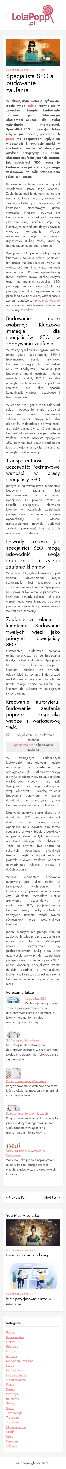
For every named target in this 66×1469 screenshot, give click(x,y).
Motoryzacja (14, 1370)
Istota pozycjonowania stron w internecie (28, 1301)
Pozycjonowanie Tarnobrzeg (27, 1255)
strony (10, 310)
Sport (10, 1408)
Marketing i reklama (21, 70)
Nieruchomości (16, 1375)
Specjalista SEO (24, 745)
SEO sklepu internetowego (24, 1040)
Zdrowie (11, 1446)
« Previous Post (16, 1197)
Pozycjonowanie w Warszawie (26, 1081)
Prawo (10, 1389)
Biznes (10, 1332)
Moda (10, 1365)
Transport (12, 1417)
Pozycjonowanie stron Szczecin (27, 1113)
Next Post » (52, 1197)
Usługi (42, 70)
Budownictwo (15, 1337)
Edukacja (12, 1346)
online (31, 105)
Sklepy (10, 1403)
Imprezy (11, 1356)
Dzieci (10, 1342)
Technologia (14, 1413)
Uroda (10, 1432)
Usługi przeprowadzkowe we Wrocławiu (26, 1153)
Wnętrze (12, 1441)
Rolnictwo (12, 1398)
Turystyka (12, 1422)
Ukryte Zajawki (16, 1427)
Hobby (11, 1351)
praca (10, 139)
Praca (10, 1384)
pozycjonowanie (49, 300)
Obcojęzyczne (16, 1380)
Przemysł (12, 1394)
